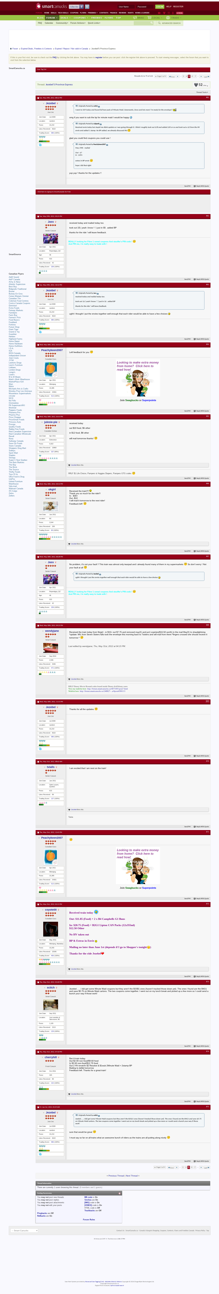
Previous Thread (116, 1176)
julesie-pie (50, 422)
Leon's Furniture (15, 365)
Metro (11, 386)
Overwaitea (13, 403)
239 (52, 267)
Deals (53, 13)
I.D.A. (11, 348)
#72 (207, 904)
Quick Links (93, 23)
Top (118, 17)
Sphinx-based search (117, 1285)
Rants (130, 13)
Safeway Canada (16, 441)
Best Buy (13, 286)
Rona (11, 439)
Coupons (74, 13)
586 (52, 133)
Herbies (12, 336)
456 (52, 955)
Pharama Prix (15, 412)
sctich (51, 987)
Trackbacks (89, 1210)
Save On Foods (15, 443)
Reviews (122, 13)
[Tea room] (159, 13)
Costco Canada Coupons (19, 303)
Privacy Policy (200, 1231)
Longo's (12, 372)
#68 (207, 625)
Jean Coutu (14, 358)
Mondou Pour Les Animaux (20, 391)
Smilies (87, 1200)
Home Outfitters (15, 346)
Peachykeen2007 (52, 350)
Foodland (13, 322)
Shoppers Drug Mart (17, 448)
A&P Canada (14, 279)
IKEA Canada (14, 353)
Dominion (13, 306)
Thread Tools (201, 92)
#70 (207, 761)
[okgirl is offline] (50, 506)
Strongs (12, 458)
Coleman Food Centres (19, 301)
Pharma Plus (14, 415)
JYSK (11, 360)
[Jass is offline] (50, 238)
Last (205, 77)
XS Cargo (13, 491)
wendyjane (52, 630)
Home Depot (14, 341)
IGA (10, 351)
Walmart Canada (16, 488)
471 (52, 668)
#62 (207, 216)
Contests (103, 13)
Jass (51, 221)
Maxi (11, 384)
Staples (12, 455)
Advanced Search (171, 23)
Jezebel (51, 103)
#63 (207, 284)
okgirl (52, 489)
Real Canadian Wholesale (20, 434)
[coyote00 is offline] (50, 929)
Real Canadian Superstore (20, 431)
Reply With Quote (203, 186)
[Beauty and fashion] (164, 13)
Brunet (11, 291)
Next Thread (132, 1176)
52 (202, 85)
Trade (176, 17)
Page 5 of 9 (161, 76)
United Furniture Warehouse (15, 482)
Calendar (49, 23)
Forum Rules (89, 1220)
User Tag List (41, 69)
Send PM (187, 186)
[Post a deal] (179, 13)
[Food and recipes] (169, 13)
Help (168, 6)
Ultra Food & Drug (16, 477)
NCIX (11, 398)
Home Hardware (15, 344)
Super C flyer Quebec (18, 460)
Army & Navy (14, 282)
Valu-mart (13, 486)
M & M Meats (15, 377)
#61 (207, 97)
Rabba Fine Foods (17, 429)
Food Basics (14, 320)
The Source (14, 469)
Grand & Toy (14, 332)
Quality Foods (15, 427)
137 (52, 798)
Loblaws (12, 367)
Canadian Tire (15, 298)
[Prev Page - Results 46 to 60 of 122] (178, 76)
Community (61, 23)
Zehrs (11, 493)
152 (52, 1083)
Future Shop (14, 327)
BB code (88, 1197)
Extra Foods (14, 308)
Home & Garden (142, 13)
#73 (207, 982)
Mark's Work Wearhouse (19, 379)
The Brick (13, 467)
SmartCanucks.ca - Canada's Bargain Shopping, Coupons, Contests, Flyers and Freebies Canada (160, 1231)
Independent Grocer (17, 355)
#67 (207, 556)
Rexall (11, 436)
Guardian (13, 334)
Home (46, 13)
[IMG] (86, 1202)
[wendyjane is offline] (50, 648)
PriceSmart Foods (16, 420)
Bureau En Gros (16, 294)
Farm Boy (13, 315)
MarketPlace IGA (16, 382)
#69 (207, 701)
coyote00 (51, 909)
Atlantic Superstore (17, 284)
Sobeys (12, 450)
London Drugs (15, 370)
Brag (141, 17)
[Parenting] (173, 13)
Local (157, 17)
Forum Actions (77, 23)
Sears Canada (15, 446)
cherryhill (51, 1057)
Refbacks (41, 1216)
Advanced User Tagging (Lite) (94, 1282)
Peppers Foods (15, 410)
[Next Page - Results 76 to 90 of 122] (201, 76)
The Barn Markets (16, 462)
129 (52, 1031)
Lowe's (12, 374)
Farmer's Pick (15, 317)
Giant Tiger (13, 329)
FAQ (40, 23)
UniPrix (12, 479)
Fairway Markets (16, 310)
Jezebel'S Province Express (59, 84)
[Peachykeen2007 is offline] (50, 369)
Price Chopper (15, 417)
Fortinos (12, 325)
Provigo (12, 424)
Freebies (93, 13)
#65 (207, 416)
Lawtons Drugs (15, 363)
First (172, 77)
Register (178, 6)
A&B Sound (14, 277)
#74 (207, 1051)
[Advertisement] (92, 203)
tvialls (51, 767)
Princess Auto (15, 422)
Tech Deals (63, 13)
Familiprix (13, 313)
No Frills (12, 400)
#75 (207, 1107)
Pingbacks (42, 1213)
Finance (113, 13)
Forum (52, 17)
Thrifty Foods (14, 472)
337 (52, 452)
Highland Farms (15, 339)
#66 (207, 483)
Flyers (83, 13)
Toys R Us (13, 474)
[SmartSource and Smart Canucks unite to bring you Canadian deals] (21, 261)
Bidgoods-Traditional (17, 289)
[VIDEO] (88, 1205)
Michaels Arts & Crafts (18, 389)
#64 (207, 344)
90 (52, 530)
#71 (207, 832)
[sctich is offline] (50, 1005)
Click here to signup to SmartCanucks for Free (54, 192)
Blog (40, 17)
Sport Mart (13, 453)
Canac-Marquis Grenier (19, 296)
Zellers (12, 496)
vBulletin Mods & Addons (113, 1282)
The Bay (12, 465)
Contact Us (120, 1231)
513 (52, 396)
